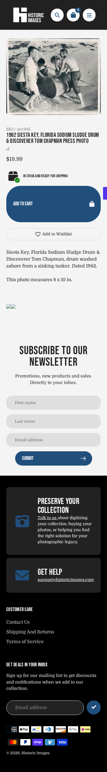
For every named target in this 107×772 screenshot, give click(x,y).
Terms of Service (25, 641)
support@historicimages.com (66, 579)
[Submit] (94, 707)
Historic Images (35, 753)
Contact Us (18, 622)
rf (7, 149)
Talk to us (48, 517)
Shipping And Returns (30, 632)
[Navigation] (89, 15)
